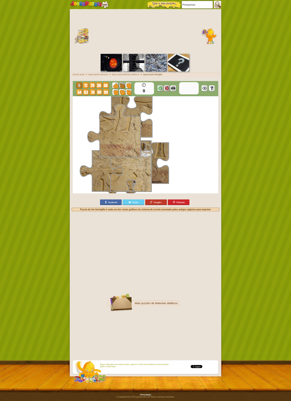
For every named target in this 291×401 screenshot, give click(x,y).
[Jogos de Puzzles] (89, 4)
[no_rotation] (167, 88)
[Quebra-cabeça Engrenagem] (133, 71)
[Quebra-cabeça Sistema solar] (111, 71)
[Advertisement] (145, 31)
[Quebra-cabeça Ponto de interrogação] (178, 71)
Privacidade (145, 395)
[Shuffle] (160, 88)
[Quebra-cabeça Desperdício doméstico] (156, 71)
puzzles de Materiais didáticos (159, 303)
